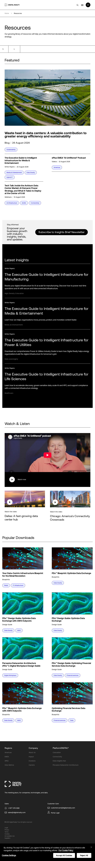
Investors (32, 761)
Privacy (7, 830)
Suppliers (7, 838)
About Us (32, 752)
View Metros (9, 765)
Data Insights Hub (59, 761)
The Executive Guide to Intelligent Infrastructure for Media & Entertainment (46, 310)
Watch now (22, 479)
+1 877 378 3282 (13, 808)
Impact (31, 757)
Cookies (7, 834)
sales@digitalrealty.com (16, 812)
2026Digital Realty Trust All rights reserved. (19, 822)
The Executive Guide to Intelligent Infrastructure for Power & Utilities (46, 342)
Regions (8, 748)
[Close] (91, 847)
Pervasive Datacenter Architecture (65, 765)
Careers (32, 765)
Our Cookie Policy (66, 850)
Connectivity (57, 757)
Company (33, 748)
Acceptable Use (10, 836)
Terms (6, 832)
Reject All (84, 855)
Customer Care (53, 804)
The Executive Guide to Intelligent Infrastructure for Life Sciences (46, 376)
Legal (6, 828)
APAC (7, 761)
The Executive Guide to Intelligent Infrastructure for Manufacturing (46, 276)
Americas (8, 752)
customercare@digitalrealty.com (63, 808)
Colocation (57, 752)
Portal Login (55, 813)
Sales (7, 804)
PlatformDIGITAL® (61, 748)
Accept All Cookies (64, 855)
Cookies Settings (9, 855)
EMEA (7, 757)
